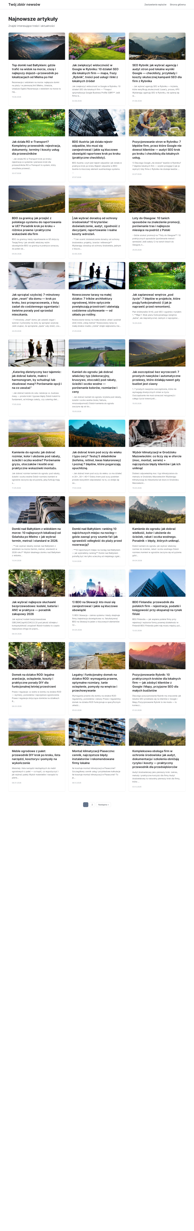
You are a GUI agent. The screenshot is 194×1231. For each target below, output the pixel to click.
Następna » (103, 805)
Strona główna (178, 4)
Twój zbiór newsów (24, 4)
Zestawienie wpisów (155, 4)
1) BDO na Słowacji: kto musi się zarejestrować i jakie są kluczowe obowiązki (95, 606)
